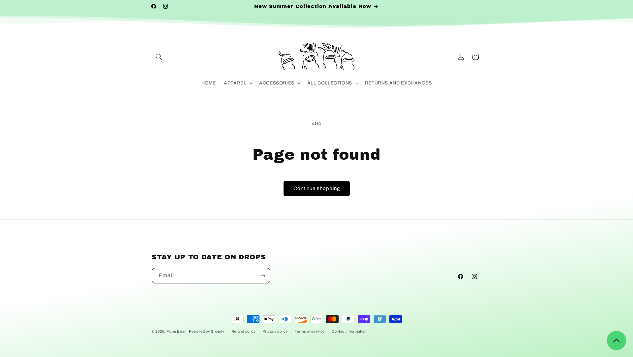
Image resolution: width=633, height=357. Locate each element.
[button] (159, 56)
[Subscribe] (263, 275)
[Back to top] (616, 340)
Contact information (349, 331)
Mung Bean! (177, 331)
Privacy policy (275, 331)
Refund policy (243, 331)
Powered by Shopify (207, 331)
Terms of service (310, 331)
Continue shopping (316, 188)
